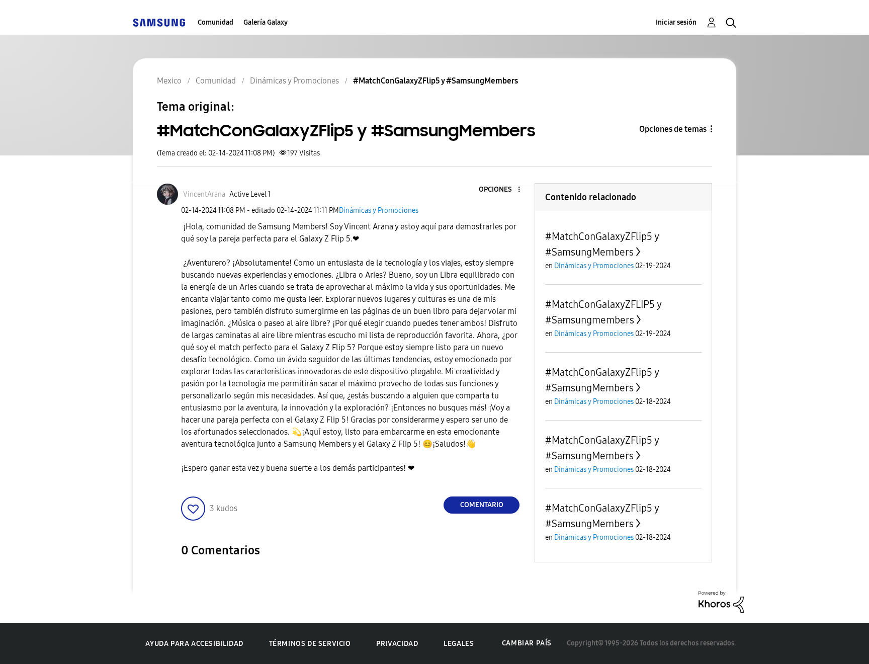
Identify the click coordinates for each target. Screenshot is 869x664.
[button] (502, 190)
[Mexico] (159, 22)
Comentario (481, 505)
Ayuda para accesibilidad (194, 643)
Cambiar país (527, 643)
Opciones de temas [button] (673, 129)
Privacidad (397, 643)
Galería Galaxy (265, 22)
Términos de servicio (310, 643)
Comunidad (215, 22)
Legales (459, 643)
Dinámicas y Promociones (378, 210)
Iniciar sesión (676, 22)
